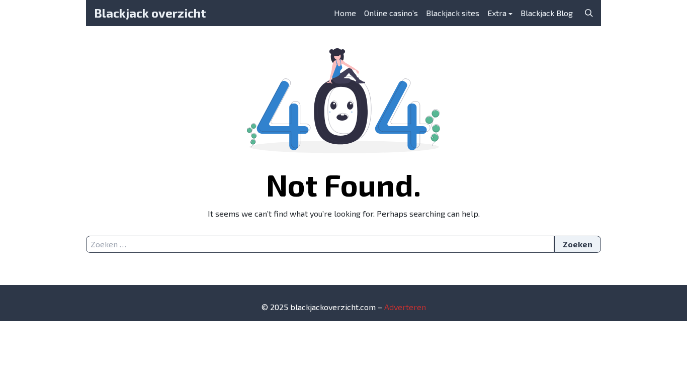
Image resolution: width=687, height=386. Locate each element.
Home (345, 13)
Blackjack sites (452, 13)
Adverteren (405, 307)
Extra (496, 13)
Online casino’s (391, 13)
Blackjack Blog (547, 13)
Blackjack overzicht (150, 13)
